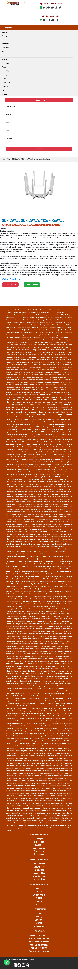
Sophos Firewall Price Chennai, (27, 813)
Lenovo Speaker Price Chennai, (21, 504)
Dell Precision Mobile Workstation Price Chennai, (47, 347)
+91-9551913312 (52, 20)
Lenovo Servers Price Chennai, (48, 375)
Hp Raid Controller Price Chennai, (44, 467)
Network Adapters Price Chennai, (62, 706)
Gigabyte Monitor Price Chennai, (44, 800)
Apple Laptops (39, 838)
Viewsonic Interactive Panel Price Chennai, (52, 766)
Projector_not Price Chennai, (40, 444)
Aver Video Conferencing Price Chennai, (34, 768)
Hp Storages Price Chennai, (52, 332)
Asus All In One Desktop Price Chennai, (60, 559)
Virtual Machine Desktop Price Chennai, (23, 611)
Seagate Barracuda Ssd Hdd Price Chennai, (47, 472)
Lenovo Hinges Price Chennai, (61, 497)
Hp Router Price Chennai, (65, 514)
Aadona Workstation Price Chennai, (61, 795)
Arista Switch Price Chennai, (55, 756)
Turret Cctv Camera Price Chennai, (53, 731)
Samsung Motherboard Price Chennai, (22, 579)
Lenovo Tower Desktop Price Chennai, (22, 335)
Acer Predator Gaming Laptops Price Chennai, (41, 688)
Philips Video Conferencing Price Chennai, (51, 761)
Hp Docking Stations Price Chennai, (22, 678)
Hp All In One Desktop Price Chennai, (22, 507)
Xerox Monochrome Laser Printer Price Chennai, (33, 591)
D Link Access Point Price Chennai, (48, 519)
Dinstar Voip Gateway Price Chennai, (42, 708)
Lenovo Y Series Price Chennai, (63, 534)
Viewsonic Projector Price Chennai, (39, 599)
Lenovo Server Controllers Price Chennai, (18, 457)
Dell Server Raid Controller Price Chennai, (33, 327)
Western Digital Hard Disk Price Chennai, (26, 716)
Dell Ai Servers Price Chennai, (45, 701)
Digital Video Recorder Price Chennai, (23, 728)
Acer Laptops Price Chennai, (14, 375)
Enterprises (5, 47)
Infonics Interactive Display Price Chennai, (53, 788)
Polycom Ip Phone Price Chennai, (22, 820)
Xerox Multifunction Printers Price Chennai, (32, 332)
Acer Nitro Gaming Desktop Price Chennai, (57, 693)
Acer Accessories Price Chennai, (62, 355)
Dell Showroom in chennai (39, 938)
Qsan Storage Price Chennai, (14, 761)
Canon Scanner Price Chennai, (49, 576)
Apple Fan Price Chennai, (64, 487)
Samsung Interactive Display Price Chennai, (37, 711)
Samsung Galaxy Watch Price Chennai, (37, 427)
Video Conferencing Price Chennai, (32, 566)
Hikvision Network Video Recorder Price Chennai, (26, 736)
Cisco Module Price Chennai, (55, 656)
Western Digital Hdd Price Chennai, (44, 477)
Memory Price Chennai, (13, 703)
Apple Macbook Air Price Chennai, (62, 384)
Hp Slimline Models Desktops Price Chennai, (59, 377)
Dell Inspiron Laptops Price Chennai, (16, 629)
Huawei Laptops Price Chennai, (38, 810)
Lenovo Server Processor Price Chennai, (44, 469)
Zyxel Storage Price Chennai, (52, 753)
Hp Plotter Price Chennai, (61, 507)
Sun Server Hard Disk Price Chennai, (30, 653)
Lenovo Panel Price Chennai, (51, 494)
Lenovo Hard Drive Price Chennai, (48, 529)
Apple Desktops (39, 863)
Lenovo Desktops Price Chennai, (46, 370)
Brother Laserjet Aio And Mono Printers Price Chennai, (26, 544)
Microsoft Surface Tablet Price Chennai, (60, 427)
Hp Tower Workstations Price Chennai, (25, 382)
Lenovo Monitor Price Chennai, (28, 569)
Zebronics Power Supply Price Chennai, (60, 422)
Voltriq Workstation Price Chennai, (35, 793)
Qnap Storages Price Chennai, (20, 589)
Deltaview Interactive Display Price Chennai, (28, 788)
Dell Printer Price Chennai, (20, 688)
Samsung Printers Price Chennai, (33, 414)
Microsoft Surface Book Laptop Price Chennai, (34, 661)
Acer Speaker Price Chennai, (43, 459)
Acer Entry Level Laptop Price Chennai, (61, 437)
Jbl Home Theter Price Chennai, (43, 474)
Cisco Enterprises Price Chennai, (62, 434)
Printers (4, 51)
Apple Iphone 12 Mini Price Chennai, (35, 641)
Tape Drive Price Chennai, (58, 771)
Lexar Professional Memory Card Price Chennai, (40, 479)
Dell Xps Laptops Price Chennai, (62, 335)
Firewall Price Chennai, (27, 609)
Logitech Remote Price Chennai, (38, 666)
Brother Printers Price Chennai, (40, 541)
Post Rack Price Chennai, (54, 457)
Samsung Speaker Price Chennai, (21, 619)
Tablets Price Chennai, (26, 352)
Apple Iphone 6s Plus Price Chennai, (49, 509)
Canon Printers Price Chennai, (34, 621)
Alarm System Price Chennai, (38, 738)
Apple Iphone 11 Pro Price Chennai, (48, 569)
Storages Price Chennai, (27, 422)
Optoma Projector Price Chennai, (45, 721)
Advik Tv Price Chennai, (54, 609)
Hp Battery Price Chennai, (28, 360)
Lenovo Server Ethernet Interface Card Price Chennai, (56, 454)
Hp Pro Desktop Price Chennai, (29, 686)
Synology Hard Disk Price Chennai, (21, 723)
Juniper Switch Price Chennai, (38, 756)
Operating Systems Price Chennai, (16, 711)
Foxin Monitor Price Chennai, (53, 815)
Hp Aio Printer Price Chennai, (60, 619)
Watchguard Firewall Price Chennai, (41, 619)
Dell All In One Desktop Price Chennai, (53, 442)
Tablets (4, 67)
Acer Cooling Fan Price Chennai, (24, 472)
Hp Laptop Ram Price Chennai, (39, 673)
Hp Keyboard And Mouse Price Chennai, (17, 432)
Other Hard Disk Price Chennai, (41, 668)
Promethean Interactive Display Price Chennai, (37, 771)
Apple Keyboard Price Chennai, (48, 487)
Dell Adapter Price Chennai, (38, 350)
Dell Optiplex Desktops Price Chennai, (17, 345)
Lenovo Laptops (39, 848)
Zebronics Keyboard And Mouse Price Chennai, (20, 469)
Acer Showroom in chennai (39, 951)
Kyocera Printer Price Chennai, (63, 701)
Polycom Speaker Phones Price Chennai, (60, 698)
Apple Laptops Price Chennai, (60, 382)
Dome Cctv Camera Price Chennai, (51, 718)
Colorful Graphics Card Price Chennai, (56, 310)
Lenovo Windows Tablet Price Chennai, (18, 424)
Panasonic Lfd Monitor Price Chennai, (55, 482)
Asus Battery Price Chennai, (34, 549)
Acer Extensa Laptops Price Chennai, (47, 691)
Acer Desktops (39, 879)
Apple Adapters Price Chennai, (30, 362)
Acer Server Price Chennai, (23, 444)
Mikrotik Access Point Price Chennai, (47, 783)
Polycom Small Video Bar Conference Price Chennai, (21, 701)
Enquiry (4, 90)
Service (4, 79)
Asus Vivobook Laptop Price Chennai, (17, 554)
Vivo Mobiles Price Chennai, (34, 551)
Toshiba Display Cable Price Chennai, (41, 531)
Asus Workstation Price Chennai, (62, 800)
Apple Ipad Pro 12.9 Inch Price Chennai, (38, 392)
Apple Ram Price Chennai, (19, 731)
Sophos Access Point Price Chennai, (57, 810)
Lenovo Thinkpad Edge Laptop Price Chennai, (58, 546)
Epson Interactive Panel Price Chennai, (23, 818)
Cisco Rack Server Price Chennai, (21, 606)
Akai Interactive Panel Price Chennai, (61, 790)
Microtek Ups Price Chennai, (23, 631)
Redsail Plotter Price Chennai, (20, 815)
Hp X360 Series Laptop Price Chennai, (61, 372)
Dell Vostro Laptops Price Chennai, (22, 320)
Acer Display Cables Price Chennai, (42, 452)
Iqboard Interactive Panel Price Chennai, (38, 790)
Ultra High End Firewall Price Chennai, (17, 614)
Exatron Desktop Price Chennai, (15, 825)
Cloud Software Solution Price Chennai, (39, 624)
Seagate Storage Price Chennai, (25, 751)
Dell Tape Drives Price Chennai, (42, 330)
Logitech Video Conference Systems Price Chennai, (57, 551)
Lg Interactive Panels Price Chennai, (34, 489)
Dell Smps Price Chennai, (29, 534)
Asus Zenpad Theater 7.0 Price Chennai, (38, 407)
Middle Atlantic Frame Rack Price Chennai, (49, 417)
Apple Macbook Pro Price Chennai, (16, 387)
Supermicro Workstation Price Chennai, (17, 798)
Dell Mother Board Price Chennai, (31, 397)
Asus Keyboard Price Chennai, (15, 561)
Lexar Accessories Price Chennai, (62, 479)
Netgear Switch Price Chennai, (35, 731)
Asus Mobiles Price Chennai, (55, 556)
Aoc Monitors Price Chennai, (38, 546)
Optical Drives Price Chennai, (48, 604)
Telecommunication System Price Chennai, (19, 708)
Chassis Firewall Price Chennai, (62, 611)
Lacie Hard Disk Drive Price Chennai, (62, 594)
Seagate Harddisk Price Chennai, (30, 604)
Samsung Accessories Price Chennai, (57, 357)
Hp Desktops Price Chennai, (39, 377)
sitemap (32, 960)
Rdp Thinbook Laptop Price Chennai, (25, 317)
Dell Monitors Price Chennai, (28, 340)
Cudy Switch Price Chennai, (64, 823)
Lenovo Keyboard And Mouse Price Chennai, (24, 529)
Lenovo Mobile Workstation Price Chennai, (41, 658)
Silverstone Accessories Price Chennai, (59, 673)
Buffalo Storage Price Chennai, (35, 753)
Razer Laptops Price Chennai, (50, 805)
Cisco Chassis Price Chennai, (20, 666)
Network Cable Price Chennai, (56, 666)
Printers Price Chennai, (65, 397)
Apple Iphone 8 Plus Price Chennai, (49, 586)
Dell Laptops (39, 841)
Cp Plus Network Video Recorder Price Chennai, (54, 736)
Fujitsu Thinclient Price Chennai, (62, 778)
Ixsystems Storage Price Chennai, (62, 751)
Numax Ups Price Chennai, (40, 820)
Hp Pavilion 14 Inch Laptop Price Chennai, (29, 514)
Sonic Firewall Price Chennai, (45, 616)
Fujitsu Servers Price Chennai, (39, 803)
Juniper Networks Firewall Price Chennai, (59, 746)
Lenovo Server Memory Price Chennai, (34, 482)
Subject (8, 130)
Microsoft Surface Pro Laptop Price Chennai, (48, 317)
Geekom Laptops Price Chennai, (57, 820)
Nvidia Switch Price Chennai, (23, 743)
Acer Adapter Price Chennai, (63, 360)
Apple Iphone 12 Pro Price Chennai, (29, 663)
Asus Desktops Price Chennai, (50, 397)
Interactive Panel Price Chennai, (26, 763)
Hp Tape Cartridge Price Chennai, (37, 636)
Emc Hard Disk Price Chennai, (49, 653)
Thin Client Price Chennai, (45, 778)
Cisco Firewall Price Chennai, (28, 616)
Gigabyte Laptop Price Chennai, (39, 808)
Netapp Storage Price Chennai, (43, 751)
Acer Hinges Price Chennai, (61, 452)
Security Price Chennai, (18, 718)
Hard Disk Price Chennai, (41, 422)
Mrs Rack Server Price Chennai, (15, 489)
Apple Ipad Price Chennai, (19, 392)
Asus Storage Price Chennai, (58, 599)
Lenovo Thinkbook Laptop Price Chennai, (31, 683)
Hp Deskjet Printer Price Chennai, (31, 399)
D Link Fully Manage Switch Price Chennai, (40, 432)
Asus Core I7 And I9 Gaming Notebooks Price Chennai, (27, 442)
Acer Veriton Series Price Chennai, (40, 437)
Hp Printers (39, 891)
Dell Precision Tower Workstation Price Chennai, (46, 564)
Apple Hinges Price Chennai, (15, 494)
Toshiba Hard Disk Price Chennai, (42, 596)
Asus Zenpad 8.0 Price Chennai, (59, 407)
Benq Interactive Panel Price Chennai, (46, 763)
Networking (5, 71)
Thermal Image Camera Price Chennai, (52, 544)
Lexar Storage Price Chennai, (52, 629)
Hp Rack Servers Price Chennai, (53, 380)
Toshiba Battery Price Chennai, (58, 367)
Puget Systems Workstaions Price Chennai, (18, 803)
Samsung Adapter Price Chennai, (36, 357)
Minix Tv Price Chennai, (22, 546)
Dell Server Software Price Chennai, (55, 325)
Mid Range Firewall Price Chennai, (56, 614)
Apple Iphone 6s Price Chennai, (29, 509)
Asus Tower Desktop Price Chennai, (41, 402)
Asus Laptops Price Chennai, (23, 402)
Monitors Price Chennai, (47, 312)
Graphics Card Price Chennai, (15, 310)
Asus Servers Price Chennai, (47, 828)
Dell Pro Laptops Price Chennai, (38, 741)
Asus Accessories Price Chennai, (16, 549)
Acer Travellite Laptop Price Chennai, (48, 716)
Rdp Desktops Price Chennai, (54, 484)
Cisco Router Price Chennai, (52, 499)
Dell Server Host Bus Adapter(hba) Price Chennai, (20, 330)
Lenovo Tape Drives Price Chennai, (37, 584)
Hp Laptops (39, 845)
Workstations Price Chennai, (43, 634)
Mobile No (8, 114)
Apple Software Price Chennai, (21, 449)
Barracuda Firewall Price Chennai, (16, 748)
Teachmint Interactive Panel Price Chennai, (47, 818)
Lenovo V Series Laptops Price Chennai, (17, 517)
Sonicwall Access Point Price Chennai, (46, 823)
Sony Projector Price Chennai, (40, 606)
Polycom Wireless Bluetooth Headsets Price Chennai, (34, 698)
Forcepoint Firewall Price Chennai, (35, 748)
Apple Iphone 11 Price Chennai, (39, 512)
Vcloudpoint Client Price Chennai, (38, 424)
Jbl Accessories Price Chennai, (21, 564)
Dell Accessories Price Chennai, (21, 350)
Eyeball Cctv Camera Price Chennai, (25, 721)
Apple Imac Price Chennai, (27, 384)
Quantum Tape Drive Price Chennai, (29, 773)
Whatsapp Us (32, 284)
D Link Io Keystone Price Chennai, (61, 524)
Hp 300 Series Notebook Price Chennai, (25, 539)
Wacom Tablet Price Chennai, (62, 658)
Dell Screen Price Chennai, (64, 394)
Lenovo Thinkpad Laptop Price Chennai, (18, 404)
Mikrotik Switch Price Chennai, (58, 743)
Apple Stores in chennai (39, 944)
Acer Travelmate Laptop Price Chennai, (38, 639)
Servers (4, 40)
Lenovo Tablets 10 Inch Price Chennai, (25, 419)
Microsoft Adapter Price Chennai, (27, 417)
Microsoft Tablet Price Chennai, (45, 534)
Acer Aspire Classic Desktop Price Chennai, (32, 693)
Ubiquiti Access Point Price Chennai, (32, 776)
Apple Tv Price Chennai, (55, 512)
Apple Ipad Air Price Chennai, (28, 626)
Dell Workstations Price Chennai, (24, 347)
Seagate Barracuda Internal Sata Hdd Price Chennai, (21, 477)
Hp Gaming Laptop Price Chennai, (28, 601)
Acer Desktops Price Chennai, (31, 375)
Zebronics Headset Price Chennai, (31, 447)
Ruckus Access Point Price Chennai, (46, 786)
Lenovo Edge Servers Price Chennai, (53, 696)
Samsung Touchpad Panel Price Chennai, (19, 452)
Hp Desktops (39, 870)
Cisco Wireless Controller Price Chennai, (31, 499)
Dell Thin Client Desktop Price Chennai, (42, 758)
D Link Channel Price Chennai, (39, 651)
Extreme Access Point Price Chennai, (53, 776)
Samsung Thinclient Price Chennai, (16, 781)
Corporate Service (7, 82)
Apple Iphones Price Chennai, (42, 352)
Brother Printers (39, 894)
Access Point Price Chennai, (19, 681)
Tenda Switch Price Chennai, (27, 823)
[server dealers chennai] (15, 965)
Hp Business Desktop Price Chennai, (43, 507)
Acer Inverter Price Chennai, (14, 462)
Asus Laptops (39, 851)
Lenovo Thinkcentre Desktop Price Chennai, (44, 315)
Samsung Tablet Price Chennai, (20, 556)
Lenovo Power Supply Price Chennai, (42, 504)
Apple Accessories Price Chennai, (16, 357)
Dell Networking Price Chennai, (58, 606)
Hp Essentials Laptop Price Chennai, (50, 703)
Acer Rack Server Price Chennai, (52, 621)
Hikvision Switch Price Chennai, (45, 726)
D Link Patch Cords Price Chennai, (41, 524)
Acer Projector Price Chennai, (57, 444)
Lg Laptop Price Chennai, (22, 808)
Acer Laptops (39, 854)
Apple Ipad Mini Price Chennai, (45, 626)
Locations (5, 86)
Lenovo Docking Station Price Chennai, (25, 497)
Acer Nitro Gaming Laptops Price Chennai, (24, 691)
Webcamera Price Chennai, (14, 661)
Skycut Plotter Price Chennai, (37, 815)
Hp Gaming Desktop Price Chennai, (48, 686)
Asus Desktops (39, 876)
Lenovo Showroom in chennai (39, 941)
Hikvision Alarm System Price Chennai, (58, 738)
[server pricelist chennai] (23, 965)
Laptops (4, 32)
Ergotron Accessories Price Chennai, (17, 636)
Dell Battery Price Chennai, (54, 350)
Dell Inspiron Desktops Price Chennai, (22, 342)
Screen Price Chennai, (53, 591)
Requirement (9, 138)
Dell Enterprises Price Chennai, (62, 581)
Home (39, 913)
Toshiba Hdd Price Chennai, (55, 741)
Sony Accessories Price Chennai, (52, 365)
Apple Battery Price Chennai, (47, 362)
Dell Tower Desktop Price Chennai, (29, 828)
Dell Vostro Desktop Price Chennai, (62, 342)
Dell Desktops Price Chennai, (28, 370)
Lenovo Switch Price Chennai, (54, 641)
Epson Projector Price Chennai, (58, 589)
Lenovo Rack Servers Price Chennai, (22, 377)
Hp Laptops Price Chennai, (62, 312)
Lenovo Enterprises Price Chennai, (16, 584)
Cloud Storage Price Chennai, (20, 624)
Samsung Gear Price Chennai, (38, 556)
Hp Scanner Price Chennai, (43, 382)
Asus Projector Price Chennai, (41, 559)
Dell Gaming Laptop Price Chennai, (57, 661)
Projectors (39, 888)
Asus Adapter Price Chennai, (51, 549)
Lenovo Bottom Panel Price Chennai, (42, 502)
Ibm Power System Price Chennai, (46, 671)
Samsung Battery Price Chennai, (33, 365)
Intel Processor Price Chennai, (23, 668)
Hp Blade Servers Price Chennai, (44, 649)
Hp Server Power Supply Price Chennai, (35, 656)
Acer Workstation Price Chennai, (21, 673)
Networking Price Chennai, (44, 706)
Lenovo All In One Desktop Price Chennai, (42, 521)
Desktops (5, 36)
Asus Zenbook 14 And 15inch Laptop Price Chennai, (43, 554)
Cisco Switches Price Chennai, (43, 594)
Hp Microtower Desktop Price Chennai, (59, 651)
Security (4, 75)
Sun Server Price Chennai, (64, 653)
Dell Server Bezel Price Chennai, (15, 325)
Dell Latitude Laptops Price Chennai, (17, 337)
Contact (4, 94)
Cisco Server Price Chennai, (26, 594)
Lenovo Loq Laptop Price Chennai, (54, 683)
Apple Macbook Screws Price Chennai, (44, 492)
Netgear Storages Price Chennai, (39, 589)
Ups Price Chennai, (25, 315)
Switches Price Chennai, (19, 713)
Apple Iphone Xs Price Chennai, (59, 624)
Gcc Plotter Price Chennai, (24, 795)
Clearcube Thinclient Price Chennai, (37, 781)
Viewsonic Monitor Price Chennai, (62, 596)
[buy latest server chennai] (27, 965)
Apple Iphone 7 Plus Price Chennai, (21, 512)
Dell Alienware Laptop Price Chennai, (37, 337)
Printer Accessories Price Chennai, (59, 392)
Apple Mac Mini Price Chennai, (43, 384)
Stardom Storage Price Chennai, (44, 611)
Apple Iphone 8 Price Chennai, (29, 586)
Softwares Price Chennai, (56, 711)
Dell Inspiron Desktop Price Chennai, (42, 342)
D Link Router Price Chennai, (14, 519)
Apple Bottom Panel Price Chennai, (54, 489)
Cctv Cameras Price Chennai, (33, 718)
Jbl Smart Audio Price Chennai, (24, 474)
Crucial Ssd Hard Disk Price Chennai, (23, 706)
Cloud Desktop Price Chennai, (55, 631)
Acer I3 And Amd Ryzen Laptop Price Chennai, (19, 439)
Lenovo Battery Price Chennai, (64, 362)
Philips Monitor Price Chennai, (30, 389)
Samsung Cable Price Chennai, (62, 449)
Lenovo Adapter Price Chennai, (15, 365)
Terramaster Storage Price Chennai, (16, 753)
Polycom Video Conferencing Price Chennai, (55, 566)
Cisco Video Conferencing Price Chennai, (52, 773)
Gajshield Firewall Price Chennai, (54, 748)
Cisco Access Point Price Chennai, (42, 434)
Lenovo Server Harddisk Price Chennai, (33, 462)
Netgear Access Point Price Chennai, (58, 681)
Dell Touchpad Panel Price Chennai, (47, 394)
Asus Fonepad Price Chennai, (23, 559)
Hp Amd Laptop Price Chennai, (21, 521)
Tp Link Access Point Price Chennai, (37, 681)
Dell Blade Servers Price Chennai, (21, 651)
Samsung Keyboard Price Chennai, (42, 579)
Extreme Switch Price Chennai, (23, 758)
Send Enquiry (10, 284)
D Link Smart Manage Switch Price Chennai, (27, 571)
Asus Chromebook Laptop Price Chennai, (53, 825)
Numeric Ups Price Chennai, (14, 534)
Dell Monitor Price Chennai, (14, 397)
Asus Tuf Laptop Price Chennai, (32, 825)
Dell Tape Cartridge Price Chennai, (57, 636)
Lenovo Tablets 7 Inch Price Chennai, (52, 414)
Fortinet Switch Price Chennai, (31, 761)
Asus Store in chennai (39, 947)
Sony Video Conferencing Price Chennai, (18, 810)
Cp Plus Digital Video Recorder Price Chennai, (38, 733)
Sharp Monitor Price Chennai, (54, 798)
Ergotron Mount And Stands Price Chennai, (18, 599)
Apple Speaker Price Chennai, (63, 492)
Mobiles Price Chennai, (18, 551)
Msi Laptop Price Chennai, (59, 601)
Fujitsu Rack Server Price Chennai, (58, 803)
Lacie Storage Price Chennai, (15, 482)
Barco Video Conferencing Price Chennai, (27, 766)
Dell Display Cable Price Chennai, (61, 531)
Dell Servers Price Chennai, (35, 345)
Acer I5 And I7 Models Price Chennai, (43, 439)
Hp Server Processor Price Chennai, (51, 447)
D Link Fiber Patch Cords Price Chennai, (52, 526)
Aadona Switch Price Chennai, (20, 756)
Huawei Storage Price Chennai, (45, 813)
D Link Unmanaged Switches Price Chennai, (59, 517)
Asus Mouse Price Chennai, (31, 561)
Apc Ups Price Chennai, (14, 389)
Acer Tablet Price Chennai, (34, 696)
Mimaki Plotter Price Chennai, (53, 793)
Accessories (5, 63)
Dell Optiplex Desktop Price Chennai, (59, 337)
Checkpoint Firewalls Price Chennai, (37, 746)
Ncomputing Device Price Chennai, (29, 644)
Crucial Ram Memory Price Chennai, (29, 703)
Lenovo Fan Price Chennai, (44, 497)
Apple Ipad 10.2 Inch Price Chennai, (16, 536)
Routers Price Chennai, (57, 723)
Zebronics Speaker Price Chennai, (31, 454)
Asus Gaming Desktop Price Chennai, (61, 402)
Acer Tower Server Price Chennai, (22, 434)
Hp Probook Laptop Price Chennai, (21, 372)
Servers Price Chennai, (47, 387)
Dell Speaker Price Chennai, (38, 457)
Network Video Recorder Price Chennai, (46, 728)
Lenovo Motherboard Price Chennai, (29, 487)
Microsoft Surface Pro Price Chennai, (17, 429)
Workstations (6, 44)
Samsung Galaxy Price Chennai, (16, 427)
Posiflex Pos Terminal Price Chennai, (23, 646)
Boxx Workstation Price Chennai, (24, 800)
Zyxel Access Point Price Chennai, (27, 778)
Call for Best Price (11, 279)
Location (8, 122)
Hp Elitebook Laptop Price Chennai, (41, 372)
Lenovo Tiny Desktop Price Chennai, (43, 335)
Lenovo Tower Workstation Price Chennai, (48, 419)
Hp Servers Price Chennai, (58, 352)
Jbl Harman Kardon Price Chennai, (62, 474)
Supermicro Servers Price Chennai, (31, 805)
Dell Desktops (39, 866)
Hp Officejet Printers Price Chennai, (50, 399)
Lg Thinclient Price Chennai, (28, 783)
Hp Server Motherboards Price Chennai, (23, 649)
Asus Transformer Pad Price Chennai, (57, 404)
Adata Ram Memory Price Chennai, (40, 723)
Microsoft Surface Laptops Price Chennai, (48, 539)
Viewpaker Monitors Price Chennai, (49, 389)
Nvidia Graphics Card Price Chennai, (34, 310)
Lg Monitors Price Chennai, (23, 541)
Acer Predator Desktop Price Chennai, (53, 574)
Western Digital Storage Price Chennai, (29, 312)
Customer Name (10, 106)
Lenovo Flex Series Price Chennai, (49, 644)
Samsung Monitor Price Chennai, (62, 387)
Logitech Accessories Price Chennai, (50, 663)
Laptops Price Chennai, (41, 609)
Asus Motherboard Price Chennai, (48, 561)
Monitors (4, 59)
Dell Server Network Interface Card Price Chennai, (58, 327)
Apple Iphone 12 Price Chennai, (15, 641)
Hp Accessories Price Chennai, (28, 355)
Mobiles (39, 897)
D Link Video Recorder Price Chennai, (25, 634)
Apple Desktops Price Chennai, (61, 579)
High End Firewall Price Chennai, (37, 614)
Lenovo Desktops (39, 873)
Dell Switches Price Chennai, (20, 531)
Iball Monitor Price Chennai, (37, 798)
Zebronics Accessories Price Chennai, (23, 467)
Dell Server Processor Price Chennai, (42, 322)
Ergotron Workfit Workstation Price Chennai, (19, 596)
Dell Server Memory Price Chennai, (62, 322)
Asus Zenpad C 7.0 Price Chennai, (30, 409)
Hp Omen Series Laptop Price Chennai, (44, 320)
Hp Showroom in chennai (39, 935)
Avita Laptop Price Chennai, (28, 671)
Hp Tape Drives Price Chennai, (34, 536)
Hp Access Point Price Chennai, (49, 514)
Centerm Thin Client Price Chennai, (58, 781)
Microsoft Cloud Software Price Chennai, (60, 424)
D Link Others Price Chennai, (30, 519)
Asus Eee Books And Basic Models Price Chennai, (54, 409)
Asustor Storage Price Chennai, (40, 743)
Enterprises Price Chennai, (28, 581)
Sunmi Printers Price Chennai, (52, 713)
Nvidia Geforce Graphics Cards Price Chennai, (33, 464)
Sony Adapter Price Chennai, (20, 367)
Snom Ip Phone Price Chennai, (62, 708)
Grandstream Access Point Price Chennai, (23, 786)
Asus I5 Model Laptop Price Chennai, (33, 412)
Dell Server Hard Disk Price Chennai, (22, 322)
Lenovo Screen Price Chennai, (23, 502)
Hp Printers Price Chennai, (14, 399)
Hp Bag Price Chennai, (63, 571)
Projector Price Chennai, (39, 631)
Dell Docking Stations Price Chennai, (43, 678)
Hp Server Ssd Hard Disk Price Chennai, (55, 462)
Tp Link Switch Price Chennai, (35, 713)
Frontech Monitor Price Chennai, (16, 793)
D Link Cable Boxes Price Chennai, (21, 524)
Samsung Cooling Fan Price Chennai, (42, 449)
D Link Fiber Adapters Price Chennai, (31, 526)
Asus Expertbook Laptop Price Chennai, (45, 646)
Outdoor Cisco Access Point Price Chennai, (18, 437)
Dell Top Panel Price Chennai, (35, 629)
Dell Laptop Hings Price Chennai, (28, 394)
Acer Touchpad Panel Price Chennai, (61, 459)
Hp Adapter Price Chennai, (45, 355)
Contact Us (39, 919)
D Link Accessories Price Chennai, (38, 517)
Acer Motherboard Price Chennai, (24, 459)
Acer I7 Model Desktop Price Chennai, (32, 574)
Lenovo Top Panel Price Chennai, (32, 494)
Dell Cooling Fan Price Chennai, (61, 330)
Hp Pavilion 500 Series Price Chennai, (17, 380)
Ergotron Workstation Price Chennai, (61, 634)
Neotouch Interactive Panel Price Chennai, (60, 808)
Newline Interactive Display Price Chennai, (57, 768)
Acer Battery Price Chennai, (14, 362)
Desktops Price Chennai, (33, 387)
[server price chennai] (19, 965)
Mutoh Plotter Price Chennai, (41, 795)
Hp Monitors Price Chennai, (36, 380)
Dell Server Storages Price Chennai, (35, 325)
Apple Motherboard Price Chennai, (24, 492)
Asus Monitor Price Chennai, (51, 536)
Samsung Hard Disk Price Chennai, (25, 726)
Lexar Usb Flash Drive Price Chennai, (17, 479)
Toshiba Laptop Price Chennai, (58, 668)
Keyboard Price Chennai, (53, 464)
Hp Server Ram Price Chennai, (63, 467)
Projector (5, 55)
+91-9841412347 (52, 7)
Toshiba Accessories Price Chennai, (39, 367)
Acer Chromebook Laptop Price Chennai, (60, 639)
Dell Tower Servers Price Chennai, (52, 345)
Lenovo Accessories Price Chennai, (45, 360)
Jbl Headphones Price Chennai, (63, 477)
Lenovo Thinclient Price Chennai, (62, 758)
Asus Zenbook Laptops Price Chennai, (55, 412)
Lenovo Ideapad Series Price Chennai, (61, 429)
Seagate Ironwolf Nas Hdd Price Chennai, (33, 484)
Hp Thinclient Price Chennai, (48, 571)
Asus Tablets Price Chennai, (38, 404)
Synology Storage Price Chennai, (63, 626)
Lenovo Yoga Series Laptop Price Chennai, (38, 429)
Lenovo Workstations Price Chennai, (47, 340)
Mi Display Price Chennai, (20, 658)
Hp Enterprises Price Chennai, (45, 581)
